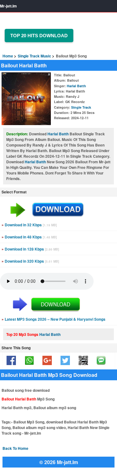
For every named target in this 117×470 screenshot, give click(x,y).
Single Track (81, 107)
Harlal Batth (76, 86)
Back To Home (15, 448)
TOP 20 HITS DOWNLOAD (39, 35)
